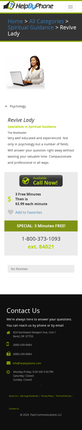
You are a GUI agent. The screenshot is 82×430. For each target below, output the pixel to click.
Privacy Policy (47, 395)
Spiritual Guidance (31, 27)
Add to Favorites (28, 212)
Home (15, 21)
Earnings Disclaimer (29, 395)
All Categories (46, 21)
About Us (13, 395)
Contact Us (14, 408)
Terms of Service (63, 395)
